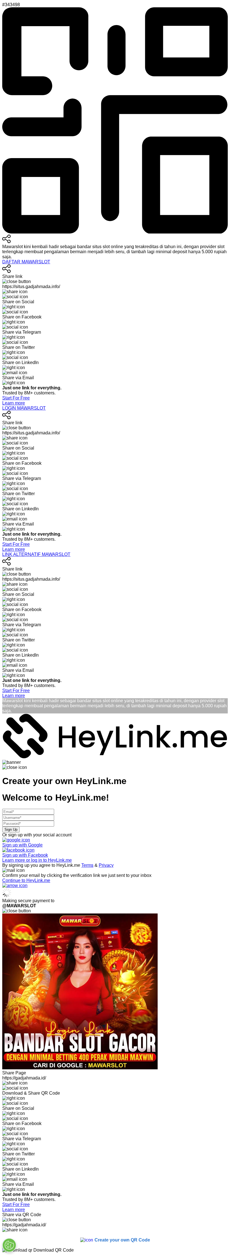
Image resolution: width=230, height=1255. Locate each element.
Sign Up (10, 829)
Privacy (106, 865)
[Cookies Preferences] (9, 1245)
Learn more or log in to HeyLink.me (37, 860)
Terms (87, 865)
